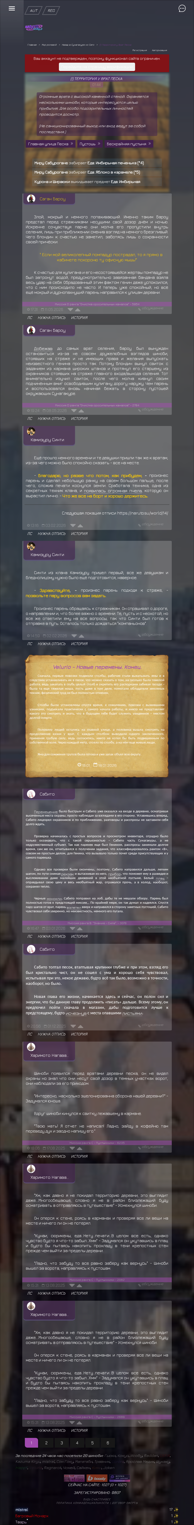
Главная (31, 44)
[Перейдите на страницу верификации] (97, 60)
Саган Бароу (53, 198)
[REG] (51, 2)
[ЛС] (29, 312)
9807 (115, 1492)
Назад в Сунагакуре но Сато (78, 44)
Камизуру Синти (47, 439)
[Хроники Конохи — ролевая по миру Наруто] (119, 1478)
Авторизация (159, 50)
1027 (121, 1484)
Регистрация (139, 50)
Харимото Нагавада (51, 1055)
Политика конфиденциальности (82, 1503)
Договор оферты (125, 1503)
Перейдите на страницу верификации (97, 66)
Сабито (47, 793)
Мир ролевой (49, 44)
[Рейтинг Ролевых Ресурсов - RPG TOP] (74, 1478)
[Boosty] (97, 1478)
